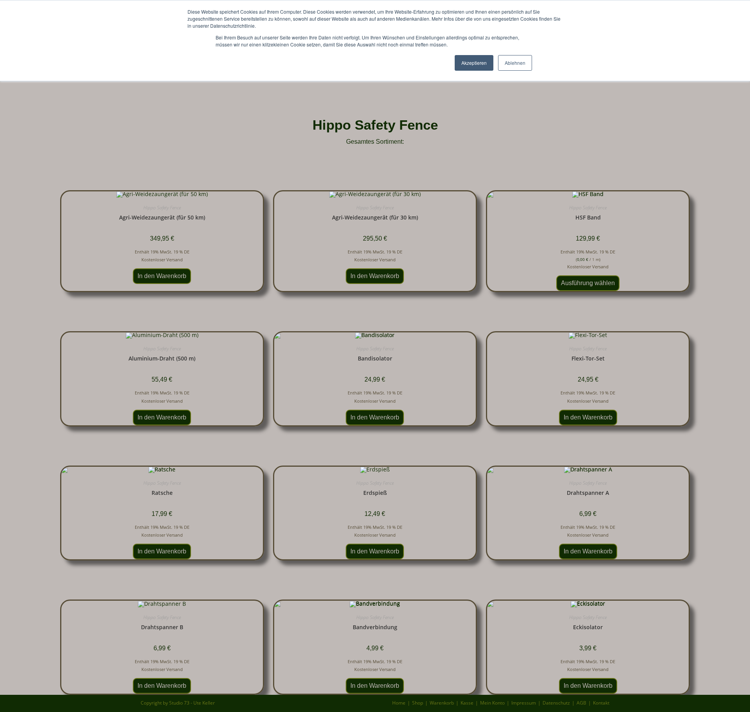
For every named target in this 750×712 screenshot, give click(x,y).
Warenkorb (442, 703)
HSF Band (588, 217)
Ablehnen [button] (515, 62)
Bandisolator (375, 358)
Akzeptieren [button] (474, 62)
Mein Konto (492, 703)
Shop (417, 703)
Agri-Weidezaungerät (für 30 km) (375, 217)
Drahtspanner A (588, 492)
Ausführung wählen (588, 283)
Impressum (523, 703)
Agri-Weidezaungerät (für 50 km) (162, 217)
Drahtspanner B (162, 627)
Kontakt (601, 703)
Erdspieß (375, 492)
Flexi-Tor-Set (588, 358)
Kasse (467, 703)
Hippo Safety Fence (162, 207)
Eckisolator (588, 627)
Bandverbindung (375, 627)
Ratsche (162, 492)
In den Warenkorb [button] (162, 276)
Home (398, 703)
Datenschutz (556, 703)
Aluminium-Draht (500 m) (162, 358)
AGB (581, 703)
